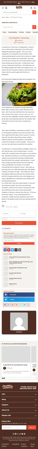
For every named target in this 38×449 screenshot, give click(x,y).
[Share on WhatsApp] (20, 304)
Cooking (21, 32)
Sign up (32, 427)
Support (5, 405)
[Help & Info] (6, 8)
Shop (4, 399)
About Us (5, 410)
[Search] (34, 12)
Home (3, 17)
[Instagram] (15, 249)
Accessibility (15, 444)
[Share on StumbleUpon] (28, 304)
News (7, 17)
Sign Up (19, 243)
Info (3, 394)
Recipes (28, 32)
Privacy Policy (33, 445)
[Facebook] (5, 249)
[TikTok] (19, 249)
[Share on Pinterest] (5, 304)
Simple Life (6, 415)
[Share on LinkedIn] (9, 304)
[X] (12, 249)
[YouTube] (8, 249)
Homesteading (12, 32)
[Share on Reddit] (12, 304)
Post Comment (19, 223)
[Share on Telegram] (24, 304)
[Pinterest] (24, 434)
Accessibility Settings (5, 445)
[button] (3, 8)
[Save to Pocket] (16, 304)
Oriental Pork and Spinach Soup (15, 365)
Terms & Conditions (24, 445)
